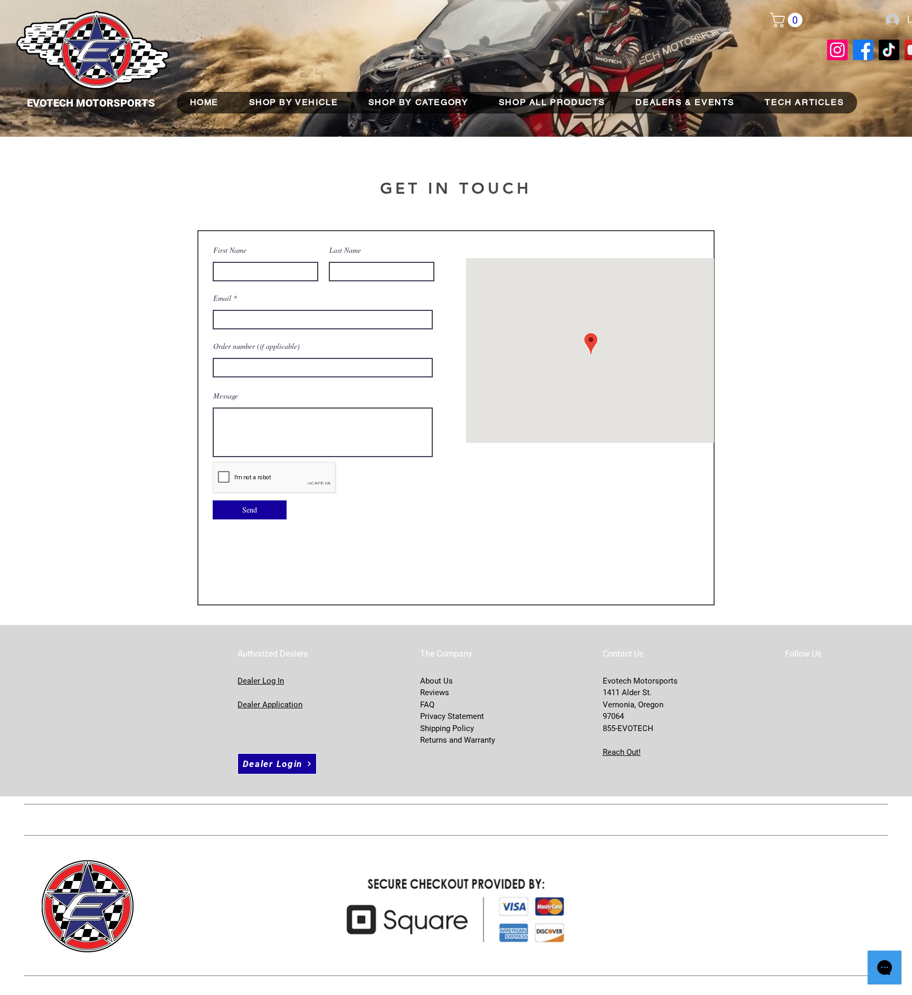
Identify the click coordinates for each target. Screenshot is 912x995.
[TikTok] (889, 50)
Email (222, 298)
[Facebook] (863, 50)
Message (225, 396)
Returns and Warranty (457, 740)
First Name (229, 250)
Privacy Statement (452, 716)
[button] (788, 20)
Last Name (345, 250)
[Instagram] (837, 50)
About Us (436, 681)
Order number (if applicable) (256, 346)
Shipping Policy (447, 728)
